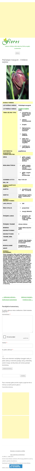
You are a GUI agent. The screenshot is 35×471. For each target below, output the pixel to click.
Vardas (4, 343)
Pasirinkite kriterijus (7, 387)
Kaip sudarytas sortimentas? (17, 454)
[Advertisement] (17, 20)
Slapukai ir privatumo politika (17, 451)
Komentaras (6, 314)
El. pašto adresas (7, 350)
